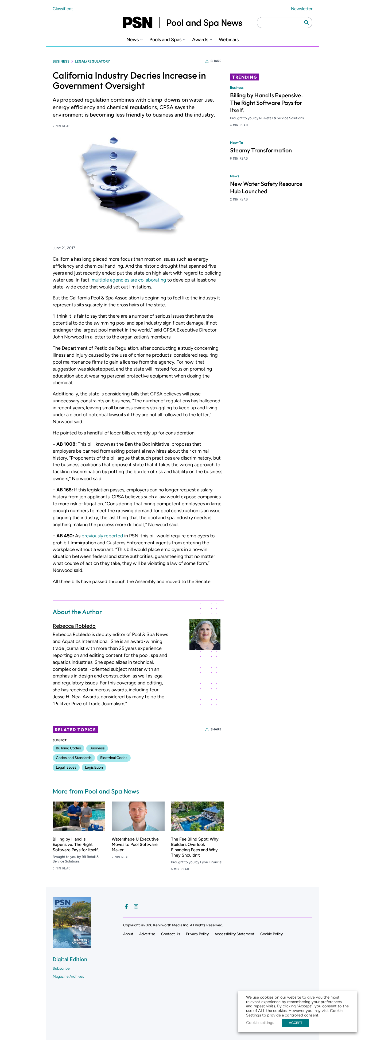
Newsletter (301, 8)
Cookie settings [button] (260, 1022)
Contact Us (170, 934)
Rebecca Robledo (74, 626)
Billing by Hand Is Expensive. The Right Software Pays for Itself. (76, 844)
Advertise (147, 934)
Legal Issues (66, 767)
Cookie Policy (271, 934)
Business (61, 61)
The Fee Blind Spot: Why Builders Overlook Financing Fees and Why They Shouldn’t (195, 847)
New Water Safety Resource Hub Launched (266, 187)
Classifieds (63, 8)
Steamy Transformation (261, 150)
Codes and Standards (74, 758)
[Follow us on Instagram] (136, 906)
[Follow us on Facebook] (126, 906)
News (132, 40)
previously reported (102, 536)
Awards (200, 40)
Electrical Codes (113, 758)
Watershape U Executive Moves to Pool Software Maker (135, 844)
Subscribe (61, 968)
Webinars (229, 40)
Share (216, 61)
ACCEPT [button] (295, 1023)
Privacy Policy (197, 934)
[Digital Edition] (72, 945)
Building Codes (68, 748)
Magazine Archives (68, 976)
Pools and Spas (165, 40)
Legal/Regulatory (92, 61)
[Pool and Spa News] (182, 22)
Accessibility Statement (234, 934)
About (128, 934)
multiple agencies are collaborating (129, 280)
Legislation (94, 767)
